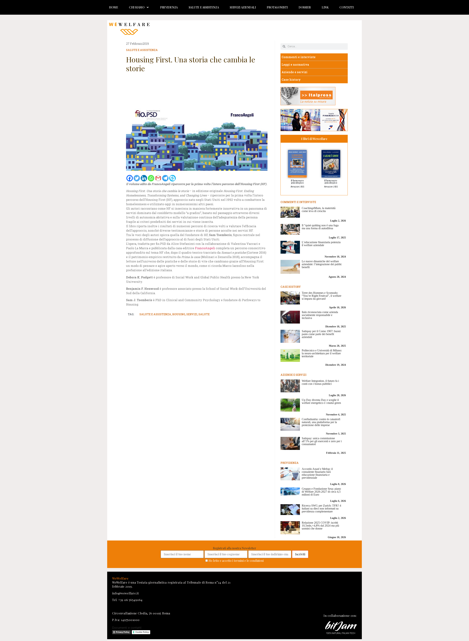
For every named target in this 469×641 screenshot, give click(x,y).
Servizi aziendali (243, 7)
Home (113, 7)
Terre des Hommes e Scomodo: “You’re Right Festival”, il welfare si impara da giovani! (321, 295)
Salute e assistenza (204, 7)
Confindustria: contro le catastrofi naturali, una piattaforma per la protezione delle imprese (321, 422)
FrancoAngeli (205, 248)
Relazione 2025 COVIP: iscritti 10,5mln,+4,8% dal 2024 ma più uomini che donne (320, 525)
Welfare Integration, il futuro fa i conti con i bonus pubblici (320, 382)
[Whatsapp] (151, 178)
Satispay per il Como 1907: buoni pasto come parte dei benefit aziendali (321, 334)
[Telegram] (165, 178)
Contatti (346, 7)
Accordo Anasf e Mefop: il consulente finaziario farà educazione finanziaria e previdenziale (317, 473)
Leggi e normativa (295, 64)
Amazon (295, 186)
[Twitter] (137, 178)
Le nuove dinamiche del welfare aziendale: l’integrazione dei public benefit (322, 264)
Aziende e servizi (294, 72)
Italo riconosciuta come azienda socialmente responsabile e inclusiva (320, 315)
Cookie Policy (142, 632)
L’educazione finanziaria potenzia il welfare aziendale (321, 244)
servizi (191, 314)
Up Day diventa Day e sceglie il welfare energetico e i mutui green (321, 401)
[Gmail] (158, 178)
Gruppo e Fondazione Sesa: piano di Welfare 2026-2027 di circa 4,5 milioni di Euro (321, 491)
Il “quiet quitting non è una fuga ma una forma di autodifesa (320, 227)
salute (204, 314)
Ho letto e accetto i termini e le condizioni (236, 561)
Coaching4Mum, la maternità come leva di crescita (318, 210)
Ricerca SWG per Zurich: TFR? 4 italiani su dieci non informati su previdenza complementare (321, 508)
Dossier (305, 7)
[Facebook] (129, 178)
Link (325, 7)
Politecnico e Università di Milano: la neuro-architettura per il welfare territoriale (322, 353)
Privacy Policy (122, 632)
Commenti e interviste (298, 57)
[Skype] (172, 178)
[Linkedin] (144, 178)
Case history (291, 79)
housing (178, 314)
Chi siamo (136, 7)
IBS (302, 186)
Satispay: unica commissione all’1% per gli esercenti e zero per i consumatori (322, 441)
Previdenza (169, 7)
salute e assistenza (155, 314)
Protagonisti (277, 7)
